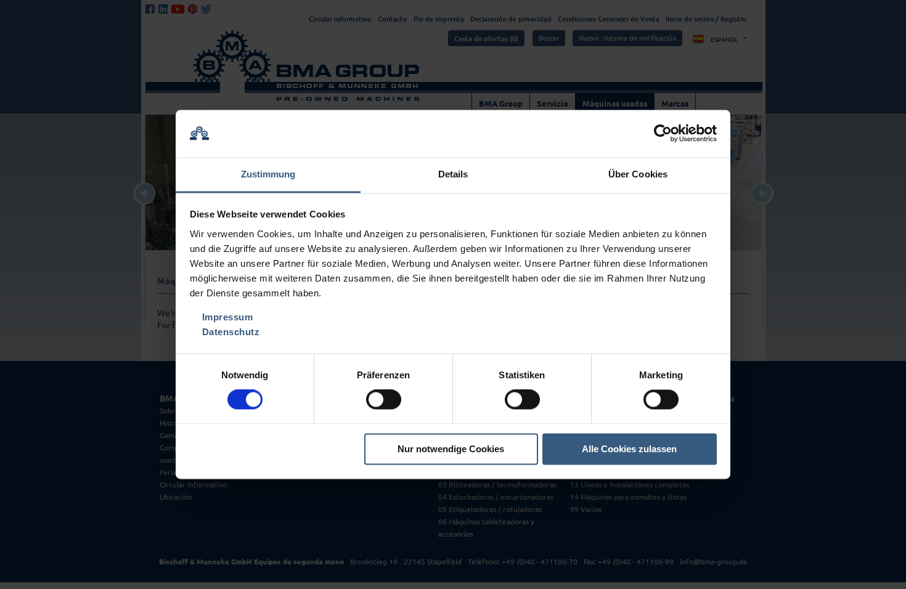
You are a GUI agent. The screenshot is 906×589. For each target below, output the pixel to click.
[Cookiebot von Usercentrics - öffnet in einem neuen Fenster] (663, 133)
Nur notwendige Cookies (451, 449)
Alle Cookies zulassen (629, 449)
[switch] (383, 400)
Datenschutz (231, 332)
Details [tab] (453, 174)
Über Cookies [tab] (637, 174)
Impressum (227, 317)
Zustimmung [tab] (268, 174)
